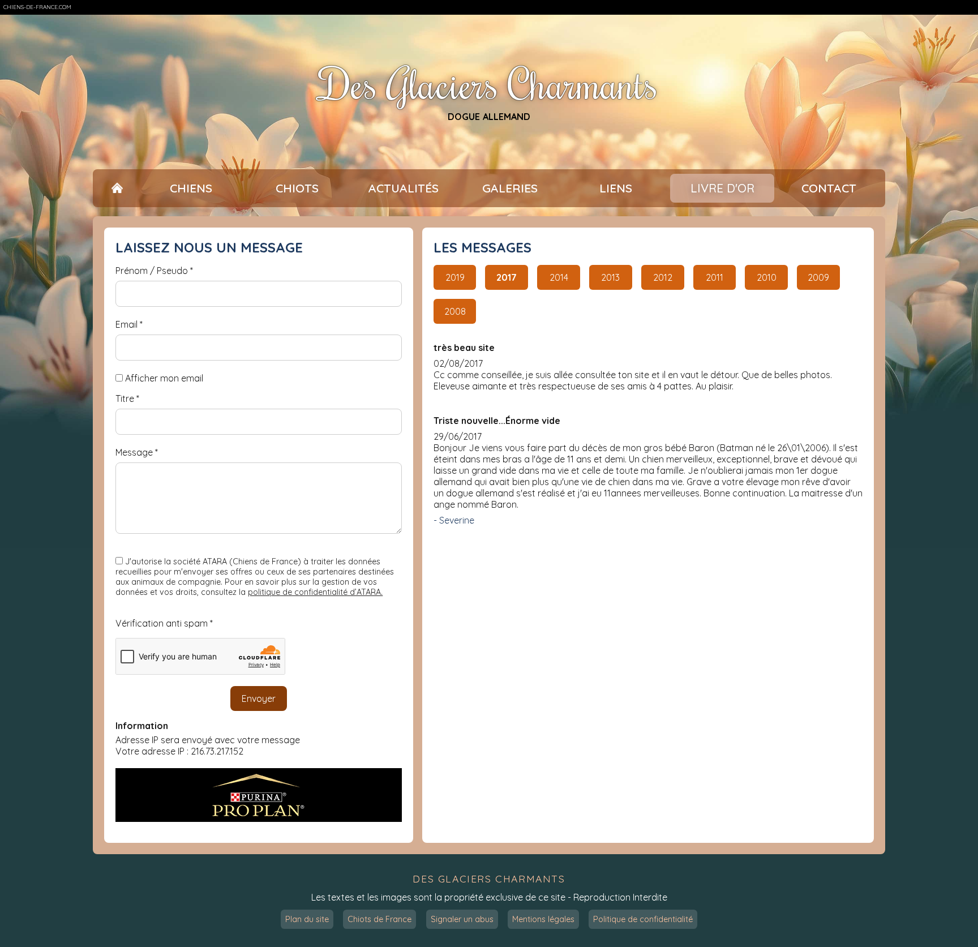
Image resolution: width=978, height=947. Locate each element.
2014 (559, 277)
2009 (818, 277)
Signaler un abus (462, 919)
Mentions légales (543, 919)
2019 (455, 277)
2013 (610, 277)
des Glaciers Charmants (489, 878)
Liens (615, 188)
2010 (767, 277)
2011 (714, 277)
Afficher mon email (164, 378)
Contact (828, 188)
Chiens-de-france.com (37, 7)
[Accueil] (116, 188)
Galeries (510, 188)
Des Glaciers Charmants (489, 83)
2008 (455, 311)
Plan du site (307, 919)
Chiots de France (379, 919)
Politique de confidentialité (643, 919)
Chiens (191, 188)
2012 (662, 277)
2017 (506, 277)
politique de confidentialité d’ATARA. (315, 592)
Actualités (403, 188)
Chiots (297, 188)
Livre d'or (722, 188)
